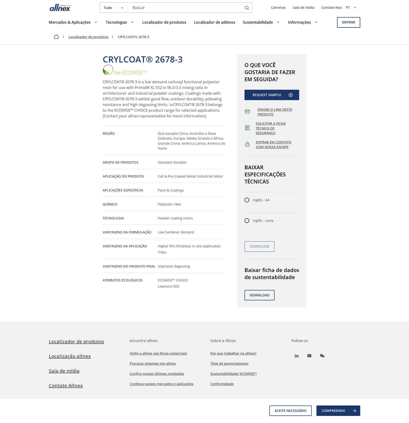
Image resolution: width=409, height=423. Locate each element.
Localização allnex (70, 356)
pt (348, 7)
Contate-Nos (331, 7)
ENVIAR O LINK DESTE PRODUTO (275, 111)
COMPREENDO (333, 410)
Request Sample (267, 95)
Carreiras (278, 7)
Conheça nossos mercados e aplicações (161, 384)
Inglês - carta (263, 220)
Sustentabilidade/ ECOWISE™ (233, 373)
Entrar (348, 22)
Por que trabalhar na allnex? (233, 353)
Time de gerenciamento (229, 363)
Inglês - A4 (261, 200)
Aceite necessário (291, 410)
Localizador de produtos (88, 37)
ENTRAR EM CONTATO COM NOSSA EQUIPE (273, 144)
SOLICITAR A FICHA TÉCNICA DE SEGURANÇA (271, 128)
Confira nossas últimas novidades (157, 373)
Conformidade (222, 384)
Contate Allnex (66, 385)
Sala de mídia (303, 7)
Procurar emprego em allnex (153, 363)
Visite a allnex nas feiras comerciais (158, 353)
